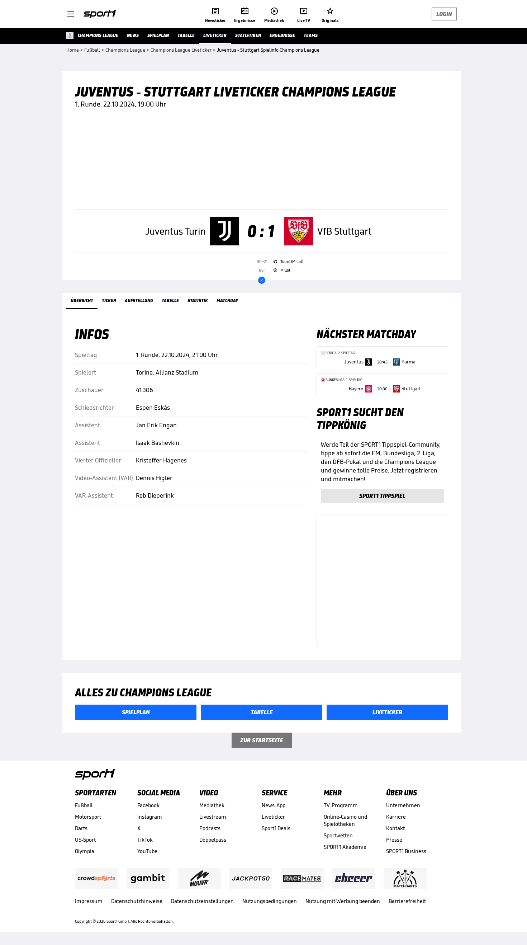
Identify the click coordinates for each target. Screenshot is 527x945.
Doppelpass (212, 839)
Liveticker (273, 816)
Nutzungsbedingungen (269, 901)
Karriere (396, 816)
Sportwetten (338, 835)
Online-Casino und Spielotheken (345, 820)
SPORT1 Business (406, 851)
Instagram (149, 816)
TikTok (145, 839)
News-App (273, 805)
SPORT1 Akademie (345, 846)
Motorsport (88, 816)
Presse (394, 839)
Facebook (148, 805)
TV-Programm (341, 805)
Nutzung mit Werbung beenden (342, 901)
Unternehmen (403, 805)
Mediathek (211, 805)
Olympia (84, 851)
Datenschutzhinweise (136, 901)
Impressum (89, 901)
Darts (81, 828)
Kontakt (395, 828)
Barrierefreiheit (407, 901)
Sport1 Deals (276, 828)
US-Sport (85, 839)
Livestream (212, 816)
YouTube (147, 851)
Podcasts (209, 828)
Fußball (83, 805)
